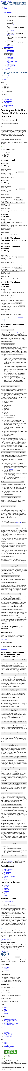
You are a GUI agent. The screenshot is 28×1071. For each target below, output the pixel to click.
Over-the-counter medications (11, 1020)
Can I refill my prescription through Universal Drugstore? (13, 829)
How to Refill (10, 51)
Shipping (9, 60)
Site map (6, 1013)
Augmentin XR (7, 872)
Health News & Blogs (12, 61)
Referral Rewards (11, 65)
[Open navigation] (7, 77)
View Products (10, 24)
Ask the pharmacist (8, 105)
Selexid (5, 877)
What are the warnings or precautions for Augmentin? (13, 452)
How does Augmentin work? (7, 330)
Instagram (6, 967)
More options (19, 199)
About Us (9, 55)
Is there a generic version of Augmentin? (10, 576)
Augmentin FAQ (8, 102)
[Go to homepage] (14, 4)
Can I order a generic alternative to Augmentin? (11, 793)
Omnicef (11, 469)
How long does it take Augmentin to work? (10, 497)
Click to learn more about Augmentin (9, 123)
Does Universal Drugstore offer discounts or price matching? (14, 842)
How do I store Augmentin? (7, 556)
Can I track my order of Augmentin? (9, 700)
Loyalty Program (11, 64)
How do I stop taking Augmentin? (8, 582)
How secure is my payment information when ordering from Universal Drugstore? (14, 784)
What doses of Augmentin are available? (10, 525)
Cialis (5, 892)
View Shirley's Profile (6, 951)
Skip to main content (6, 1)
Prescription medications (10, 1019)
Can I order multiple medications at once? (10, 820)
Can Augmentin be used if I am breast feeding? (11, 609)
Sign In (5, 1010)
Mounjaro (6, 885)
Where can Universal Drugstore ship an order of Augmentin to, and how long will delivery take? (14, 660)
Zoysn (5, 879)
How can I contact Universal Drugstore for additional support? (14, 856)
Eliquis (5, 895)
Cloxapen (6, 874)
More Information (8, 54)
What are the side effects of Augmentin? (10, 386)
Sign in (5, 8)
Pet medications (7, 1022)
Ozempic (6, 886)
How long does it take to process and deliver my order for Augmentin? (14, 690)
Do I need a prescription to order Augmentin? (11, 804)
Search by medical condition (11, 1023)
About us (6, 1030)
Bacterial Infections (8, 901)
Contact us (20, 317)
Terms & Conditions (12, 66)
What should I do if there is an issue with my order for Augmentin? (14, 710)
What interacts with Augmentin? (8, 506)
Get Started (6, 10)
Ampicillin (6, 870)
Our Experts (10, 57)
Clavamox (6, 873)
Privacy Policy (10, 68)
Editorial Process (11, 58)
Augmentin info (8, 101)
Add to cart (21, 172)
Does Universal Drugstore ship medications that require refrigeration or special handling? (14, 733)
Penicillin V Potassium (9, 876)
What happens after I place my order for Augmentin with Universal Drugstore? (14, 674)
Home (5, 79)
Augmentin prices (8, 99)
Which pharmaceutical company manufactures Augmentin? (14, 565)
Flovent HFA (7, 889)
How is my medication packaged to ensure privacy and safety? (14, 722)
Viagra (5, 893)
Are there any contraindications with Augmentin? (12, 481)
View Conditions (11, 40)
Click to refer (4, 639)
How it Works (7, 48)
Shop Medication (8, 12)
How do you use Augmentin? (7, 344)
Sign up (17, 957)
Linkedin (6, 968)
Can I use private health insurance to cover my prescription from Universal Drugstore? (14, 768)
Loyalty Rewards (8, 1035)
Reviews (6, 106)
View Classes (10, 45)
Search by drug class (9, 1024)
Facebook (6, 970)
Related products (8, 103)
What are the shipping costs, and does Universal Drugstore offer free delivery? (14, 744)
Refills (5, 52)
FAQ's (8, 62)
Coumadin (19, 522)
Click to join (4, 649)
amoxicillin (16, 333)
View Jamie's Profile (6, 939)
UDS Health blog (8, 1033)
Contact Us (6, 69)
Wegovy (6, 888)
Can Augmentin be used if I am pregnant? (10, 593)
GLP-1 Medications (8, 47)
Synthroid (6, 891)
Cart (5, 1009)
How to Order (10, 50)
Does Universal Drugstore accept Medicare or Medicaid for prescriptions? (14, 757)
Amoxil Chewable (8, 869)
